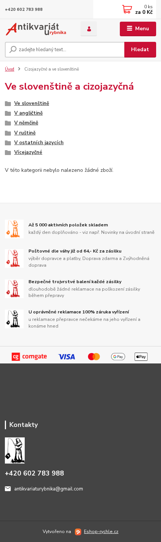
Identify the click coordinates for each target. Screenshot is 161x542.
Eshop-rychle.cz (101, 532)
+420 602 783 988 (24, 9)
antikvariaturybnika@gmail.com (48, 489)
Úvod (9, 69)
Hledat (140, 49)
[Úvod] (36, 28)
